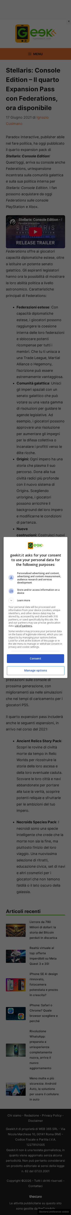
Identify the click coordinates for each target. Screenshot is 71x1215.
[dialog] (35, 607)
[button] (35, 600)
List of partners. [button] (23, 625)
